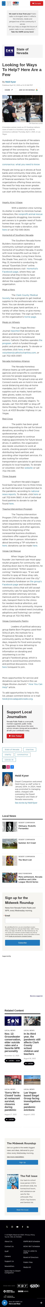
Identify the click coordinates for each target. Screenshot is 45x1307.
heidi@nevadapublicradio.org (17, 698)
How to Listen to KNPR (30, 1252)
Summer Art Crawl (27, 843)
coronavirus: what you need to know (21, 164)
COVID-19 (9, 760)
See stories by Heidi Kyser (26, 802)
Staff (6, 1251)
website (28, 467)
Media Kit (27, 1267)
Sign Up (22, 1162)
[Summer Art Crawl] (9, 844)
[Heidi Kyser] (7, 779)
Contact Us (9, 1246)
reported (15, 330)
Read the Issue (22, 1210)
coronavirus (22, 754)
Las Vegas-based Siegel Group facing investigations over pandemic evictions (32, 1101)
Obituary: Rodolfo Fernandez (27, 827)
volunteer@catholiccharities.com (19, 352)
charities (30, 749)
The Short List (25, 860)
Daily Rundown (25, 873)
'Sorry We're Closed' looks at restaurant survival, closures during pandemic (13, 1101)
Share (7, 90)
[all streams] (42, 1303)
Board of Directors (30, 1257)
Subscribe (22, 942)
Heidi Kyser (10, 82)
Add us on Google (27, 90)
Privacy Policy (30, 1235)
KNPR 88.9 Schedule (31, 1241)
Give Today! (16, 736)
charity (8, 754)
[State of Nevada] (9, 51)
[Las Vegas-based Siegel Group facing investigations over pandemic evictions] (32, 1080)
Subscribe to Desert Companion (13, 1272)
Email (7, 916)
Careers (8, 1256)
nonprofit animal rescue (30, 214)
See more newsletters (15, 1157)
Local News (10, 1030)
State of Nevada (22, 51)
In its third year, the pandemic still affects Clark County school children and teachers (32, 1043)
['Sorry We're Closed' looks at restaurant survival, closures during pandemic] (13, 1080)
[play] (4, 1303)
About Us (8, 1241)
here (4, 229)
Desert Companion (26, 823)
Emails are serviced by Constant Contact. (20, 936)
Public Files (28, 1262)
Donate (37, 3)
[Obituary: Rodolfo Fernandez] (9, 827)
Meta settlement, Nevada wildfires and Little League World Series (30, 879)
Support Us (9, 1261)
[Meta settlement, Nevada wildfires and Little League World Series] (9, 878)
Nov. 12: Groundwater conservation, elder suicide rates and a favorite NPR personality (13, 1042)
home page (30, 316)
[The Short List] (9, 861)
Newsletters (9, 1266)
